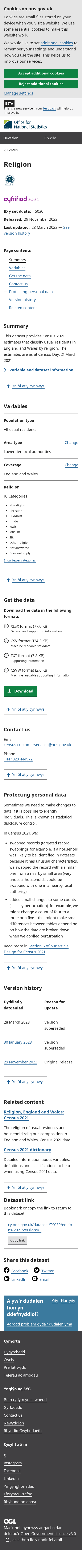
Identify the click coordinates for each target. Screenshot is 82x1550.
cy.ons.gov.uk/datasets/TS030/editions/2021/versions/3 (40, 1227)
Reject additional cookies (41, 83)
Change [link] (71, 442)
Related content (23, 307)
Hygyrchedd (14, 1351)
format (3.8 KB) (27, 658)
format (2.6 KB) (40, 672)
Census (12, 150)
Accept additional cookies (41, 73)
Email (44, 1279)
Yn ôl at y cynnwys (28, 385)
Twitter (47, 1271)
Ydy (55, 1300)
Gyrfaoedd (13, 1407)
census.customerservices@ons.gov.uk (37, 744)
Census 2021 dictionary (27, 1149)
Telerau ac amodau (21, 1375)
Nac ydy (68, 1300)
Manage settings (18, 93)
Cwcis (9, 1359)
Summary (17, 259)
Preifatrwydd (15, 1367)
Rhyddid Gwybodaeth (23, 1430)
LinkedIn (18, 1279)
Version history (22, 299)
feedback (49, 108)
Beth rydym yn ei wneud (25, 1399)
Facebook (19, 1271)
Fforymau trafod (18, 1493)
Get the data (20, 275)
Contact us (18, 283)
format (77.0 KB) (36, 628)
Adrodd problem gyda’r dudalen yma (39, 1324)
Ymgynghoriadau (19, 1486)
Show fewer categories (20, 560)
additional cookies (57, 42)
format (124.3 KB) (30, 643)
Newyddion (14, 1423)
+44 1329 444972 (18, 758)
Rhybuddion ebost (20, 1501)
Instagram (13, 1462)
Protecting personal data (31, 291)
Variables (17, 267)
